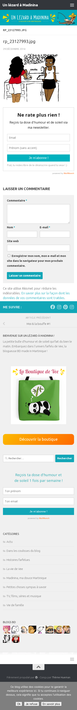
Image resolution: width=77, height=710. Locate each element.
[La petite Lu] (41, 632)
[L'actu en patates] (58, 632)
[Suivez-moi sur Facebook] (52, 307)
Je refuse (32, 703)
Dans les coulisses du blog (23, 550)
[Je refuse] (72, 696)
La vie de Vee (15, 569)
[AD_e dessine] (32, 632)
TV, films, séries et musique (24, 596)
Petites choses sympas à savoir (26, 587)
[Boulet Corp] (66, 632)
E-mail (45, 227)
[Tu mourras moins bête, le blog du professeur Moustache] (24, 632)
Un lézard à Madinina (20, 5)
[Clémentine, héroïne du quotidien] (49, 632)
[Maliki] (7, 632)
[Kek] (15, 632)
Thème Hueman (61, 677)
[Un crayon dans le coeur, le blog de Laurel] (15, 641)
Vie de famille (15, 605)
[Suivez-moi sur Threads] (71, 307)
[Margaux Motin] (7, 641)
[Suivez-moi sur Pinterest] (65, 307)
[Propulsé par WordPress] (36, 677)
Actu (10, 541)
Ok (19, 703)
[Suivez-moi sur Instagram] (59, 307)
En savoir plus (51, 703)
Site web (13, 241)
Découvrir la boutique (38, 439)
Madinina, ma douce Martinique (27, 578)
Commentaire (17, 200)
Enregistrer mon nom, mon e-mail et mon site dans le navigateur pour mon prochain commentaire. (36, 260)
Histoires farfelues (18, 559)
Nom (11, 227)
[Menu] (72, 5)
